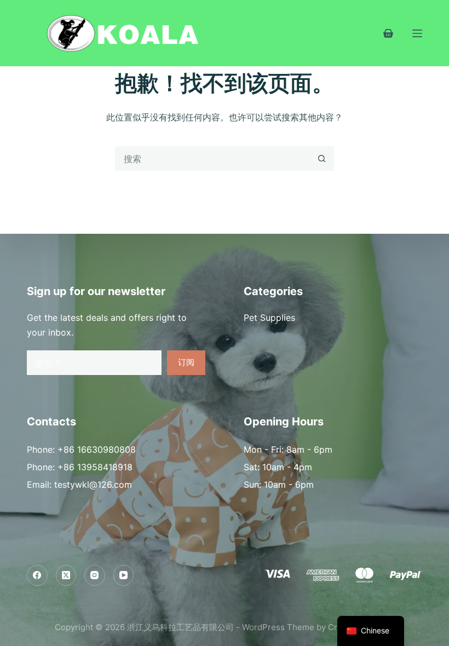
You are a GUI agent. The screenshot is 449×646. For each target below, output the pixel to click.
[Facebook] (37, 575)
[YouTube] (123, 575)
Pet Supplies (269, 317)
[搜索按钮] (321, 158)
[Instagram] (94, 575)
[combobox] (213, 158)
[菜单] (417, 33)
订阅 (186, 362)
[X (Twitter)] (66, 575)
